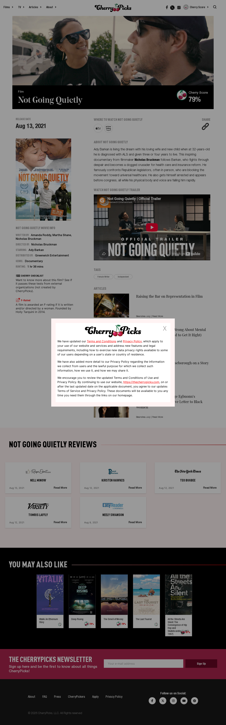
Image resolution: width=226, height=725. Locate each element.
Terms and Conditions (101, 341)
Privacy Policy (132, 341)
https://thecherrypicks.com (141, 382)
